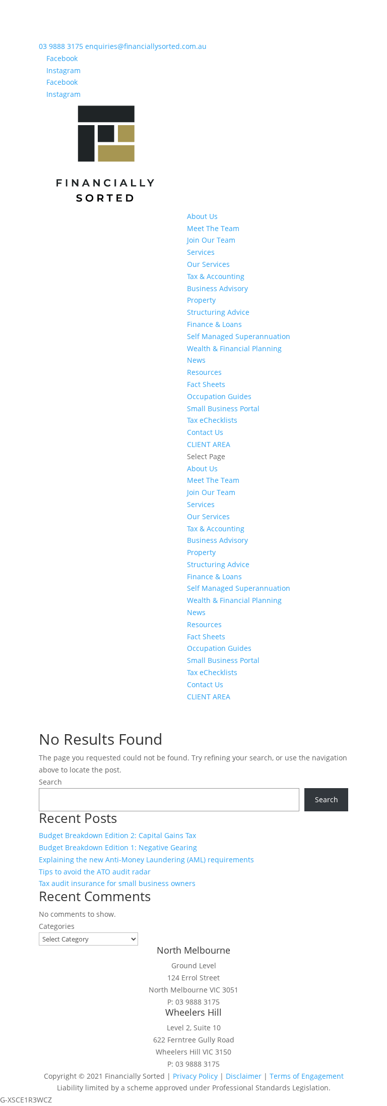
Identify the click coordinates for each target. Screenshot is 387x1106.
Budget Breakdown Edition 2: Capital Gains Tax (117, 835)
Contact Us (205, 432)
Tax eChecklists (212, 420)
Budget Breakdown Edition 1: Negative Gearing (118, 847)
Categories (57, 926)
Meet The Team (213, 228)
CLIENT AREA (208, 444)
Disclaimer (244, 1076)
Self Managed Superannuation (238, 336)
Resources (204, 372)
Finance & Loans (214, 324)
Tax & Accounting (215, 276)
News (196, 360)
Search (50, 782)
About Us (202, 216)
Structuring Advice (218, 312)
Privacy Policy (195, 1076)
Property (201, 300)
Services (201, 252)
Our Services (208, 264)
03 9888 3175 (62, 46)
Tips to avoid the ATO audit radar (95, 871)
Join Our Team (211, 240)
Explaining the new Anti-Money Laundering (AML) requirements (146, 859)
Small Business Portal (223, 408)
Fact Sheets (206, 384)
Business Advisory (217, 288)
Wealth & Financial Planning (234, 348)
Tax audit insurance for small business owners (117, 883)
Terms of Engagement (307, 1076)
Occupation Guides (219, 396)
